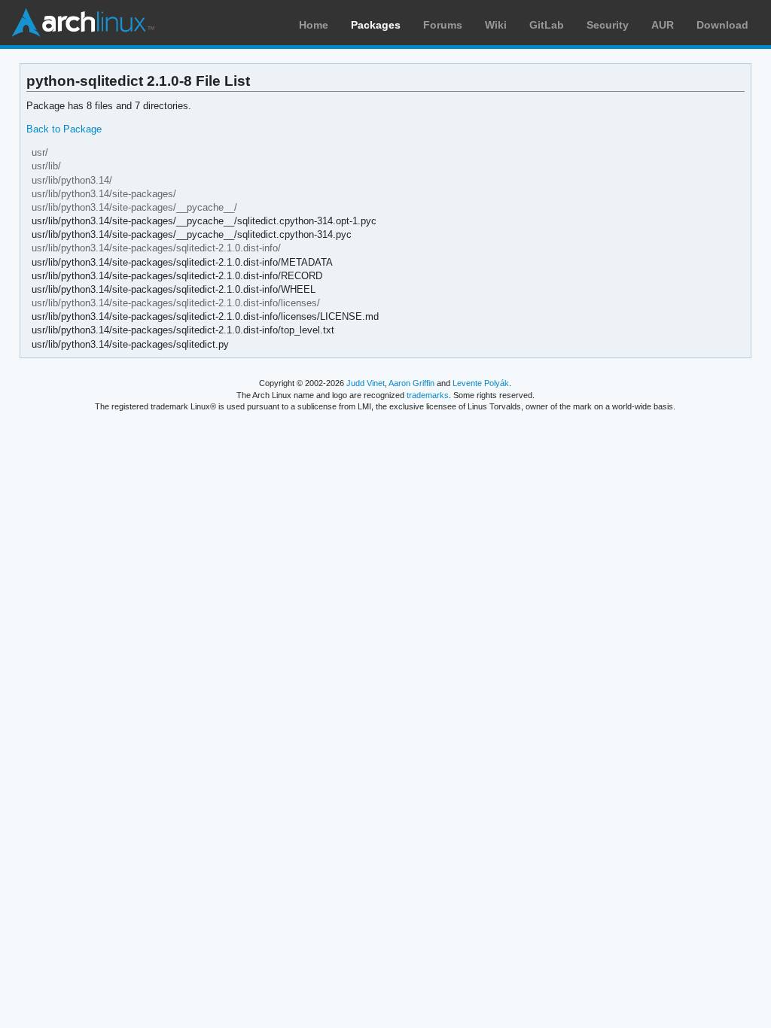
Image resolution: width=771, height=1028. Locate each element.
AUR (662, 25)
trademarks (428, 395)
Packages (376, 25)
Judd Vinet (365, 383)
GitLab (546, 25)
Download (722, 25)
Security (608, 25)
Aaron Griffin (411, 383)
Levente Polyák (481, 383)
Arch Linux (82, 23)
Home (313, 25)
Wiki (496, 25)
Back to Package (64, 129)
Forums (442, 25)
